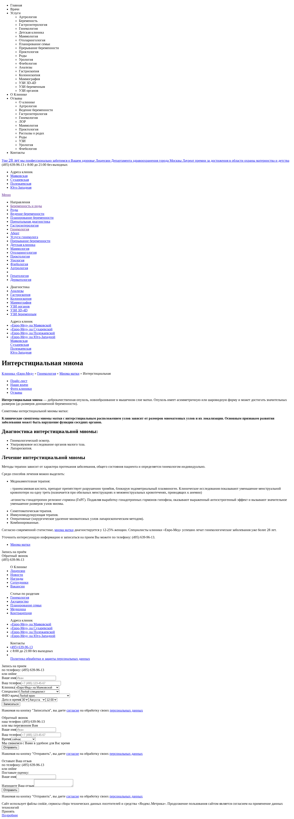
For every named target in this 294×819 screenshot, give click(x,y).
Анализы (17, 291)
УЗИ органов (20, 306)
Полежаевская (20, 183)
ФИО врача (10, 695)
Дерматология (20, 279)
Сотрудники (19, 582)
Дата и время (11, 699)
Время (6, 739)
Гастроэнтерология (24, 225)
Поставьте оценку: (15, 772)
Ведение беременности (27, 214)
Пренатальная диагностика (30, 221)
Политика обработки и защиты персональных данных (50, 658)
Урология (17, 260)
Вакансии (17, 586)
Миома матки (69, 373)
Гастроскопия (20, 295)
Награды (16, 578)
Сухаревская (19, 180)
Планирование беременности (32, 217)
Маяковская (19, 176)
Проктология (20, 256)
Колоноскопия (20, 298)
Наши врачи (19, 385)
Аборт (14, 233)
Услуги (15, 13)
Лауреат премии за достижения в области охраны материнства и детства (236, 160)
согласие (73, 710)
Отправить (10, 747)
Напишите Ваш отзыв (18, 786)
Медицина (18, 609)
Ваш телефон (11, 683)
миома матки (64, 530)
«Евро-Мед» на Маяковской (30, 325)
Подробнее (10, 815)
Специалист (11, 691)
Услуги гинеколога (24, 237)
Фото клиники (21, 388)
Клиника (8, 687)
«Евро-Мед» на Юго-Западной (32, 337)
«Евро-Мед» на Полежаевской (32, 333)
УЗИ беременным (23, 314)
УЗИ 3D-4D (19, 310)
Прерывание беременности (30, 241)
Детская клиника (22, 245)
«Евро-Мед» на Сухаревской (31, 329)
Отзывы (16, 98)
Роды (14, 210)
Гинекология (19, 229)
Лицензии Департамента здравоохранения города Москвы (139, 160)
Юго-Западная (20, 187)
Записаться (11, 704)
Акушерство (19, 601)
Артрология (19, 268)
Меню (6, 195)
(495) (21, 647)
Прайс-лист (18, 381)
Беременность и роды (26, 206)
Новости (16, 575)
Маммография (20, 302)
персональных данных (126, 710)
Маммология (19, 248)
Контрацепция (21, 613)
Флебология (19, 264)
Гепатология (19, 276)
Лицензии (17, 571)
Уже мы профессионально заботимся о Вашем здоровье (49, 160)
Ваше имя (9, 678)
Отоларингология (23, 252)
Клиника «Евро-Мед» (18, 373)
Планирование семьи (26, 605)
